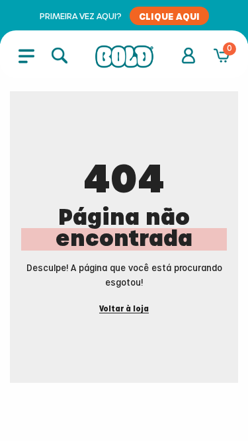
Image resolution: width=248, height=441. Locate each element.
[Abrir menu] (26, 55)
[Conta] (188, 55)
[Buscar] (59, 55)
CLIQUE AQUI (169, 16)
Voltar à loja (124, 309)
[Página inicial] (124, 57)
